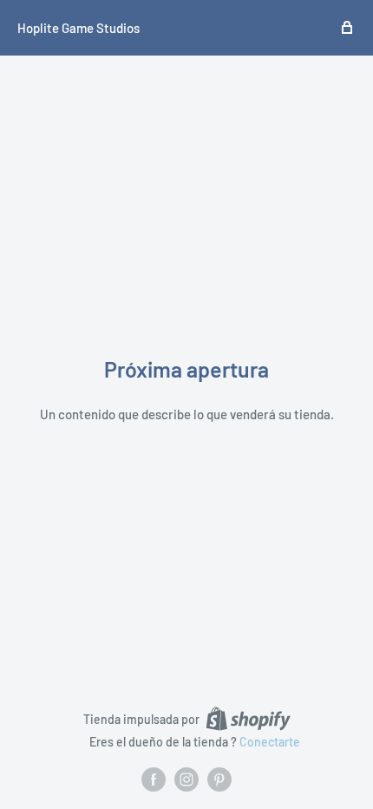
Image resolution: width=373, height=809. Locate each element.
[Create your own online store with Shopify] (248, 719)
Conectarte (269, 741)
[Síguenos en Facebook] (153, 779)
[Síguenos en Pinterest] (219, 779)
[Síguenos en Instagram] (186, 779)
